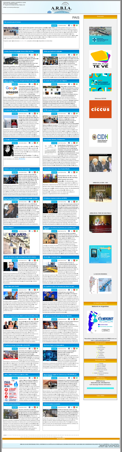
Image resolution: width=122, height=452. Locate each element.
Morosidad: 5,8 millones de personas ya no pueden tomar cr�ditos (60, 228)
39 (67, 435)
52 (32, 437)
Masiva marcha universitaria (12, 404)
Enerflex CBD (23, 41)
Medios (101, 346)
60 (46, 437)
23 (39, 435)
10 (15, 435)
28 (47, 435)
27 (46, 435)
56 (39, 437)
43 (74, 435)
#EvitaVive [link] (22, 159)
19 (31, 435)
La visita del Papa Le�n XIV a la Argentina (16, 110)
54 (35, 437)
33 (56, 435)
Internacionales (101, 347)
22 (37, 435)
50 (28, 437)
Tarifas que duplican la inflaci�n (53, 51)
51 (30, 437)
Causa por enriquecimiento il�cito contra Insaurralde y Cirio (21, 315)
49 (26, 437)
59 (44, 437)
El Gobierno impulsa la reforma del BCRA (55, 198)
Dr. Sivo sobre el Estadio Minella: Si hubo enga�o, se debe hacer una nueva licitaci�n (21, 199)
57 (41, 437)
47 (23, 437)
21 (35, 435)
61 (48, 437)
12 (19, 435)
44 (76, 435)
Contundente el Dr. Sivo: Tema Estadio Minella (56, 169)
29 (49, 435)
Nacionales (101, 349)
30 (51, 435)
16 (26, 435)
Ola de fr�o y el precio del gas (52, 257)
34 (58, 435)
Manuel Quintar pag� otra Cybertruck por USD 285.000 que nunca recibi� (60, 375)
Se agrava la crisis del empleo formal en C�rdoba (58, 315)
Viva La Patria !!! (8, 227)
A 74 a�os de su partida (11, 139)
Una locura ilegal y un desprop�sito (54, 345)
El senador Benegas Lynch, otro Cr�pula (55, 80)
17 (28, 435)
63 (51, 437)
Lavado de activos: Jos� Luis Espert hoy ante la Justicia (20, 257)
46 (21, 437)
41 (71, 435)
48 (24, 437)
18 (30, 435)
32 (55, 435)
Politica (101, 354)
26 (44, 435)
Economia (101, 355)
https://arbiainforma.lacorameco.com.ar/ (100, 388)
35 (60, 435)
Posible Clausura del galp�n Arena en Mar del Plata (18, 51)
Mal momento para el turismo (12, 22)
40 (69, 435)
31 (53, 435)
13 (21, 435)
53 (33, 437)
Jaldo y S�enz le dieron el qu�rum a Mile (16, 374)
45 (78, 435)
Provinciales (101, 352)
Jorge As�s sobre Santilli (11, 286)
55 (37, 437)
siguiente (58, 437)
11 (17, 435)
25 (42, 435)
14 (22, 435)
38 (65, 435)
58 (42, 437)
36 (62, 435)
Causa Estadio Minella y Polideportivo (54, 139)
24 (40, 435)
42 (73, 435)
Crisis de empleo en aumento (52, 404)
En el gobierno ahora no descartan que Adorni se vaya (59, 286)
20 (33, 435)
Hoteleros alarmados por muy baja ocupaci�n (17, 169)
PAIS (101, 350)
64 (53, 437)
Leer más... (54, 25)
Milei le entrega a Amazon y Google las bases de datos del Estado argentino (20, 81)
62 (49, 437)
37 (64, 435)
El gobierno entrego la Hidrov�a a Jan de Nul (17, 345)
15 (24, 435)
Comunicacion (101, 357)
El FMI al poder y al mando (51, 110)
